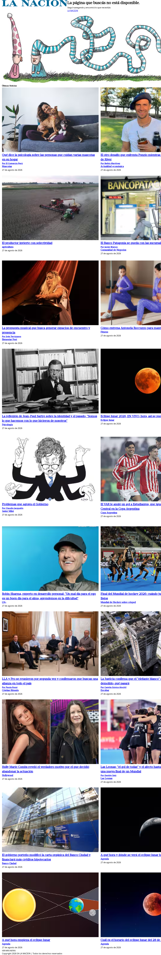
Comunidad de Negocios (113, 250)
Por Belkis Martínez (110, 163)
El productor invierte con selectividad (27, 243)
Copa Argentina (109, 513)
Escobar (105, 690)
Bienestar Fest (9, 339)
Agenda (105, 859)
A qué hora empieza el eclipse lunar (26, 940)
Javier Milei (8, 511)
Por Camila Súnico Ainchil (113, 687)
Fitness (104, 332)
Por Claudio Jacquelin (12, 508)
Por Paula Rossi (9, 687)
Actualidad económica (112, 166)
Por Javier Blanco (109, 247)
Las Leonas (106, 778)
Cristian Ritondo (10, 690)
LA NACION (72, 10)
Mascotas (7, 166)
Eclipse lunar (107, 420)
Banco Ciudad (9, 863)
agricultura (7, 247)
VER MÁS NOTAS (9, 951)
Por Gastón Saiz (108, 775)
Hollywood (7, 775)
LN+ (4, 602)
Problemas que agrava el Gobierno (25, 504)
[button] (50, 120)
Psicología (7, 425)
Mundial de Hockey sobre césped (118, 602)
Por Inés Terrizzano (11, 336)
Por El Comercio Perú (12, 163)
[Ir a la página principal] (34, 5)
